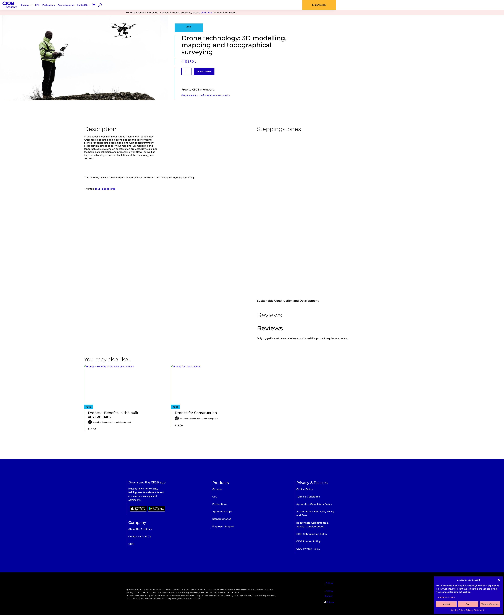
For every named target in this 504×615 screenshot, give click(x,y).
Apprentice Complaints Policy (314, 504)
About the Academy (140, 529)
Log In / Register (319, 5)
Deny (468, 604)
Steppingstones (221, 519)
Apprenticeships (66, 5)
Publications (48, 5)
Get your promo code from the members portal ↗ (205, 95)
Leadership (109, 188)
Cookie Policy (458, 610)
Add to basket (204, 71)
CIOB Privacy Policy (308, 548)
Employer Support (223, 526)
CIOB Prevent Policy (308, 541)
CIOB (131, 544)
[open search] (100, 5)
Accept (446, 604)
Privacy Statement (475, 610)
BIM (97, 188)
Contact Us (82, 5)
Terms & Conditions (308, 496)
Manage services (446, 597)
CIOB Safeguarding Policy (311, 534)
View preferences (489, 604)
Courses (25, 5)
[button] (498, 580)
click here (206, 12)
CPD (37, 5)
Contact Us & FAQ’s (139, 536)
